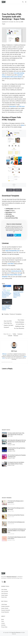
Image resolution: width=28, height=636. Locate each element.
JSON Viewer (4, 604)
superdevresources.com (6, 362)
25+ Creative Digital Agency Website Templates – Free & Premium (6, 307)
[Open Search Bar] (23, 2)
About (2, 619)
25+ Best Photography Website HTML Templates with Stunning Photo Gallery (18, 294)
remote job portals (16, 271)
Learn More (10, 263)
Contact (3, 623)
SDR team (4, 353)
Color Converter (4, 591)
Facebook (20, 334)
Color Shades (4, 589)
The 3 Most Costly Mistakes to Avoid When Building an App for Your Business (19, 324)
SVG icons (22, 106)
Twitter (14, 334)
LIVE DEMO (10, 190)
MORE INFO (18, 190)
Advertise (3, 625)
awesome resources (11, 576)
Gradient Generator (5, 606)
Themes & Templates (15, 314)
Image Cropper (4, 595)
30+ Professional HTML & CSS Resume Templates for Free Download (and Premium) (6, 294)
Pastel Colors (4, 597)
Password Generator (5, 610)
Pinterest (16, 335)
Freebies (6, 314)
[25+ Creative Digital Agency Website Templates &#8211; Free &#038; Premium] (7, 302)
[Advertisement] (14, 6)
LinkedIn (10, 335)
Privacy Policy (4, 627)
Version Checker (4, 608)
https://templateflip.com (12, 250)
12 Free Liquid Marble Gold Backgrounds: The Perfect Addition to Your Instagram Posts (17, 530)
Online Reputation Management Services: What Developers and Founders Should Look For (17, 442)
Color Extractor (4, 593)
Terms (2, 621)
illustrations (12, 106)
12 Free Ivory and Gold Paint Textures (16, 515)
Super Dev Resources (16, 632)
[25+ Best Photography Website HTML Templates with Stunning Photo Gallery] (18, 288)
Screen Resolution (5, 612)
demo (22, 125)
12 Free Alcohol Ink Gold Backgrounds (16, 522)
